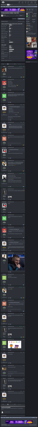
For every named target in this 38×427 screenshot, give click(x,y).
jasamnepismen (4, 147)
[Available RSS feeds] (36, 417)
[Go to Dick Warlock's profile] (4, 278)
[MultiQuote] (8, 77)
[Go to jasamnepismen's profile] (4, 151)
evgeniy (4, 160)
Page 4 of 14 (19, 404)
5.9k (4, 236)
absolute (4, 365)
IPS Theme (3, 424)
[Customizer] (10, 5)
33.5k (4, 198)
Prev (3, 404)
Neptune (4, 135)
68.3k (4, 114)
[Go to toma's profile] (4, 256)
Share (17, 15)
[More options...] (23, 66)
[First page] (1, 64)
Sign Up (8, 4)
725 (4, 144)
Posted (11, 66)
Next (15, 404)
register (6, 60)
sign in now (17, 408)
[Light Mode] (12, 5)
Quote (10, 102)
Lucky (4, 104)
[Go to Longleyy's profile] (4, 83)
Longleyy (4, 79)
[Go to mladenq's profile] (4, 70)
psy (4, 173)
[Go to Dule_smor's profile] (4, 192)
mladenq (4, 66)
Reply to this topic (21, 18)
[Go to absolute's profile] (4, 369)
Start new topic (14, 18)
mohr (4, 92)
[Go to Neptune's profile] (4, 139)
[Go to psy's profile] (4, 177)
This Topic (34, 4)
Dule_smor (17, 302)
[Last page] (16, 64)
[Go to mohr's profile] (4, 96)
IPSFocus (6, 424)
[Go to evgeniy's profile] (4, 164)
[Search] (36, 5)
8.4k (4, 211)
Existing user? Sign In (3, 4)
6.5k (4, 224)
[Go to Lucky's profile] (2, 15)
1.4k (4, 262)
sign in (3, 60)
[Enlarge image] (14, 344)
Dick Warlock (4, 274)
